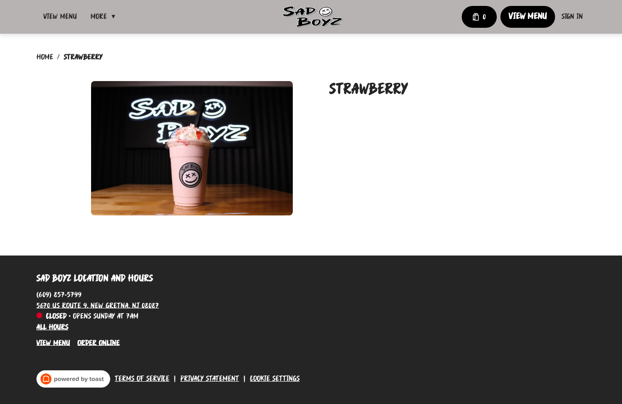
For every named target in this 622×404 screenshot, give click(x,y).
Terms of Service (142, 379)
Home (44, 57)
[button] (105, 17)
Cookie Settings (275, 379)
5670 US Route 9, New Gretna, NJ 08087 (97, 305)
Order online (98, 343)
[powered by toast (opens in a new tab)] (73, 378)
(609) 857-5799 (59, 294)
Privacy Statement (209, 379)
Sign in (572, 16)
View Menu (60, 16)
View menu (53, 343)
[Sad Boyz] (313, 16)
